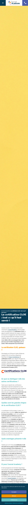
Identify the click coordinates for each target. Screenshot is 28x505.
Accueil (3, 310)
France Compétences (14, 357)
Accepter (14, 492)
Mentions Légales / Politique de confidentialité (14, 503)
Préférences (14, 500)
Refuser (14, 496)
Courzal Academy (14, 3)
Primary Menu (3, 3)
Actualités (7, 310)
